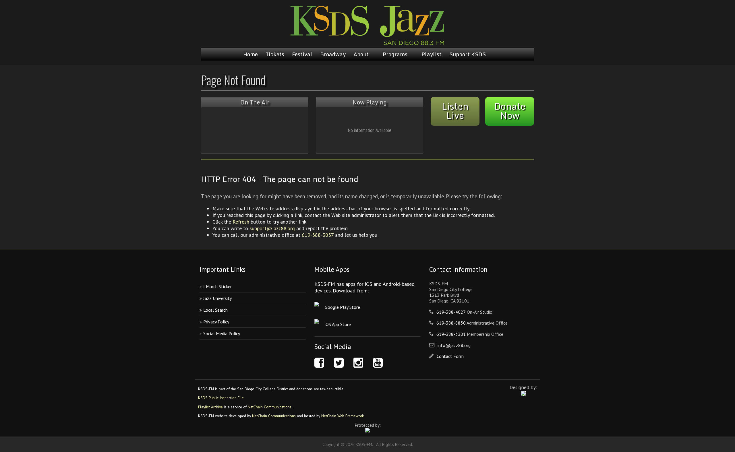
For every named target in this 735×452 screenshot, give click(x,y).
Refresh (241, 221)
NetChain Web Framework (342, 415)
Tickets (275, 54)
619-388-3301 (451, 334)
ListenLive (455, 111)
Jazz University (217, 298)
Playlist (431, 54)
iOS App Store (338, 324)
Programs (395, 54)
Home (250, 54)
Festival (302, 54)
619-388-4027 (451, 312)
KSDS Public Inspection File (221, 397)
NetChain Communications (269, 407)
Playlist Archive (210, 407)
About (361, 54)
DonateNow (509, 111)
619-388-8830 (451, 323)
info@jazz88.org (454, 345)
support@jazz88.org (272, 228)
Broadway (333, 54)
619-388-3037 (318, 235)
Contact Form (450, 356)
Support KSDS (467, 54)
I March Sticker (217, 286)
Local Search (215, 310)
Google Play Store (342, 307)
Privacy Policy (216, 322)
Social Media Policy (221, 333)
